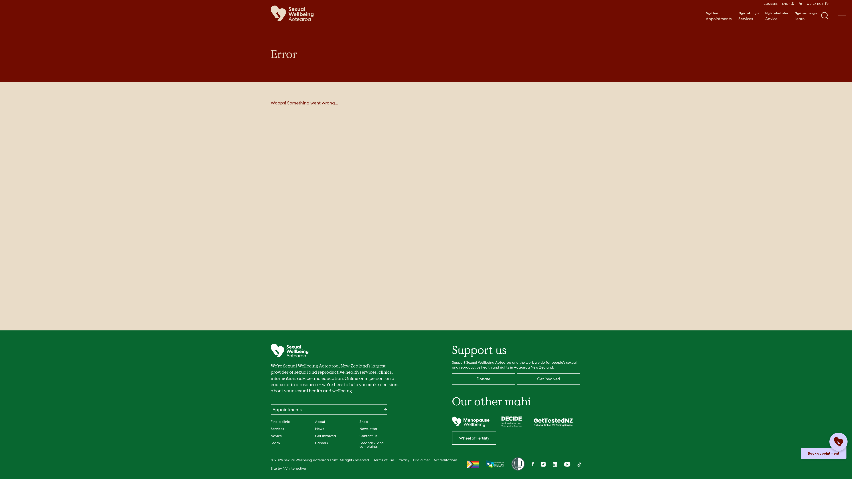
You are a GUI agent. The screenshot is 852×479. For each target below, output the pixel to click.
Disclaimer (421, 460)
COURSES (770, 3)
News (319, 428)
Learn (806, 16)
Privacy (403, 460)
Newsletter (368, 428)
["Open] (470, 421)
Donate (483, 378)
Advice (776, 16)
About (320, 421)
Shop (363, 421)
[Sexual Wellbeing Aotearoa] (292, 13)
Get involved (325, 436)
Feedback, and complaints (371, 445)
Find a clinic (280, 421)
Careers (321, 443)
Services (748, 16)
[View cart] (800, 3)
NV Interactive (294, 468)
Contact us (368, 436)
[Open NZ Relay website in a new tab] (495, 464)
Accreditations (446, 460)
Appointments (719, 16)
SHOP (786, 3)
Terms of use (383, 460)
